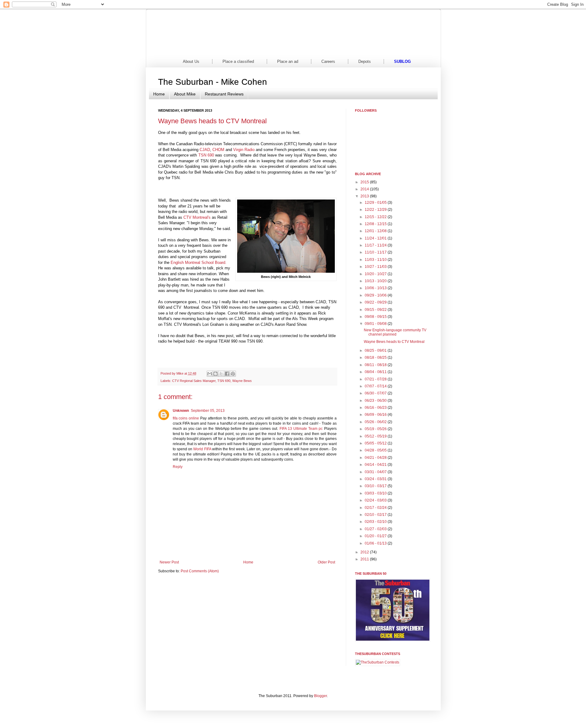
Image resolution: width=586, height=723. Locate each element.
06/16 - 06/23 (376, 407)
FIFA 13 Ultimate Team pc (301, 428)
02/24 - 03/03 (376, 500)
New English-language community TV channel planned (395, 332)
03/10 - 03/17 (376, 486)
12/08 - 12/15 (376, 224)
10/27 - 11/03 (376, 266)
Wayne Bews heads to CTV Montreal (394, 342)
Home (177, 48)
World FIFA (202, 449)
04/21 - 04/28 (376, 457)
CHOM (218, 149)
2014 (365, 189)
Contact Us (409, 48)
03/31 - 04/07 (376, 472)
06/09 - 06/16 (376, 414)
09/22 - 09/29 (376, 302)
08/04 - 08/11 (376, 372)
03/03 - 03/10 (376, 493)
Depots (364, 61)
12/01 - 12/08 (376, 231)
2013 (365, 196)
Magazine (270, 48)
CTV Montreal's (197, 217)
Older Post (326, 562)
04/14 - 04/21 (376, 464)
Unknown (181, 410)
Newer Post (169, 562)
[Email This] (210, 374)
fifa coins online (186, 418)
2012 (365, 552)
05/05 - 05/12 (376, 443)
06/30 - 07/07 (376, 393)
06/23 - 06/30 (376, 400)
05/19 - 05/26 (376, 429)
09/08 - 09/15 (376, 317)
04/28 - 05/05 (376, 450)
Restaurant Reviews (224, 94)
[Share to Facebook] (227, 374)
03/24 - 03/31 (376, 479)
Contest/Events (362, 48)
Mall (316, 48)
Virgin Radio (244, 149)
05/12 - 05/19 (376, 436)
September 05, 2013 (208, 410)
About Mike (185, 94)
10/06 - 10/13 (376, 288)
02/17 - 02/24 (376, 507)
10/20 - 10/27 (376, 274)
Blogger (320, 696)
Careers (328, 61)
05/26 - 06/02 (376, 422)
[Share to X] (221, 374)
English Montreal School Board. (198, 262)
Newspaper (223, 48)
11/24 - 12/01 (376, 238)
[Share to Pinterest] (233, 374)
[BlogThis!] (215, 374)
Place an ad (287, 61)
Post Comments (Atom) (200, 571)
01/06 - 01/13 (376, 543)
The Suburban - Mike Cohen (212, 82)
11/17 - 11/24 (376, 245)
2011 (365, 559)
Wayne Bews (242, 381)
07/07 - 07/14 (376, 386)
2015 (365, 182)
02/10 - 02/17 (376, 515)
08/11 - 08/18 (376, 365)
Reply (178, 467)
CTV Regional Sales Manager (193, 381)
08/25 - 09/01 (376, 350)
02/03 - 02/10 (376, 522)
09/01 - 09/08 (376, 324)
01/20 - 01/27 (376, 536)
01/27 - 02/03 (376, 529)
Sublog (402, 61)
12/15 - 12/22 (376, 217)
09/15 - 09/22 (376, 310)
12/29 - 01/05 (376, 202)
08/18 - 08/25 (376, 357)
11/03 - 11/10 (376, 259)
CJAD (205, 149)
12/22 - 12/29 (376, 209)
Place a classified (238, 61)
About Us (191, 61)
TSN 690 (206, 155)
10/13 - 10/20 (376, 281)
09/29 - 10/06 (376, 295)
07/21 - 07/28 (376, 379)
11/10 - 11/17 (376, 252)
